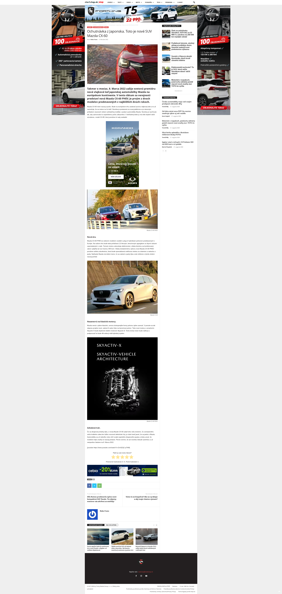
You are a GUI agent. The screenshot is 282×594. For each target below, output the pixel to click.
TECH (158, 2)
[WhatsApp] (99, 485)
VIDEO (129, 2)
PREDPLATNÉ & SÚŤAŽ (163, 586)
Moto (138, 2)
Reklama (174, 586)
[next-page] (156, 525)
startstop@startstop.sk (145, 572)
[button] (194, 2)
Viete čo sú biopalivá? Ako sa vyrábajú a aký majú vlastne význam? (142, 498)
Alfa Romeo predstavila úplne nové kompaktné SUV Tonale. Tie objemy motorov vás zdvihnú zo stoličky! (101, 499)
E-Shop (180, 2)
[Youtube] (146, 576)
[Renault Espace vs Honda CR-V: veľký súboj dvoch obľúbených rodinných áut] (147, 536)
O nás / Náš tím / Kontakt (187, 586)
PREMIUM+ (169, 2)
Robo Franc (94, 39)
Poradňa (148, 2)
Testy (120, 2)
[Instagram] (141, 576)
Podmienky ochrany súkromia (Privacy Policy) (163, 591)
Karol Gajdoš (166, 116)
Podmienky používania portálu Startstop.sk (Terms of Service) (143, 589)
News (106, 27)
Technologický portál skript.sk (186, 591)
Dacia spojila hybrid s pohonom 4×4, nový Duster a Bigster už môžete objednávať (98, 548)
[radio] (113, 457)
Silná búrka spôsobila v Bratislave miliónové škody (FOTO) (175, 133)
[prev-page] (154, 525)
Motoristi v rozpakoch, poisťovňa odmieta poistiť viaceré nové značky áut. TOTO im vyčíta (178, 123)
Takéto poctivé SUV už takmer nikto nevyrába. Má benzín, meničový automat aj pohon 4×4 (122, 548)
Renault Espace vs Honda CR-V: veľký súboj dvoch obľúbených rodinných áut (146, 548)
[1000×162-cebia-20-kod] (122, 470)
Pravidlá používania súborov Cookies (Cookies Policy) (179, 589)
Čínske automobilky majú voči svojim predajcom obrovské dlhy (176, 103)
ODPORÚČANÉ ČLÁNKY (96, 525)
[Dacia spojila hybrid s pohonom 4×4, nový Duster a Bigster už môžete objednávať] (98, 536)
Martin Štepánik (167, 147)
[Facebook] (89, 485)
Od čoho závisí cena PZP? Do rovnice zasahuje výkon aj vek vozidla (176, 112)
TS (93, 479)
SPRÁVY (110, 2)
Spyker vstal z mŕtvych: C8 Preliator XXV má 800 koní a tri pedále (177, 143)
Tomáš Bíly (165, 106)
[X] (94, 485)
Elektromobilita (103, 25)
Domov (89, 25)
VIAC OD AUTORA (111, 525)
